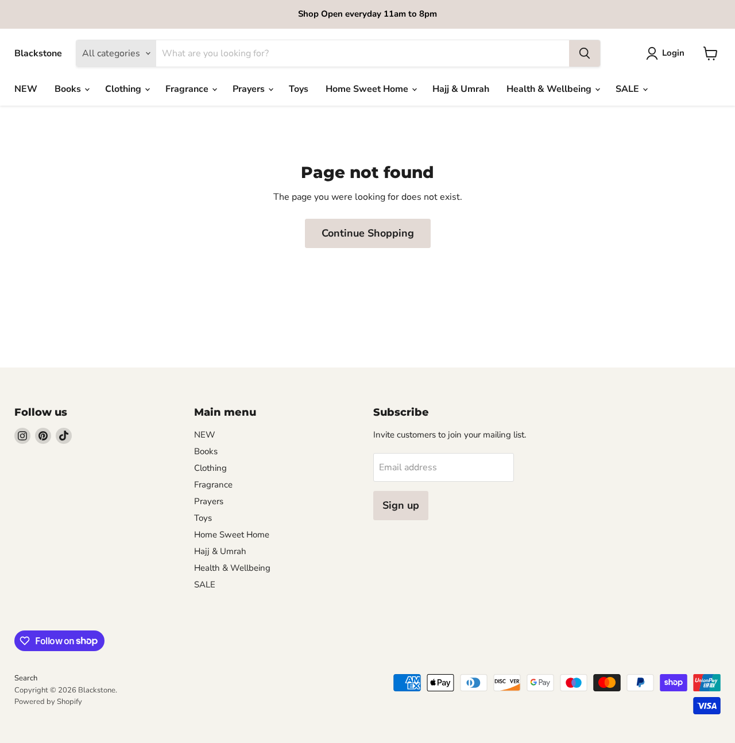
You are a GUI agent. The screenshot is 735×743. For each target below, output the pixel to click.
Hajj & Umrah (460, 89)
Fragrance (188, 89)
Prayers (250, 89)
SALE (628, 89)
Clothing (124, 89)
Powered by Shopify (48, 701)
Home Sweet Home (368, 89)
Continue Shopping (368, 233)
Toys (298, 89)
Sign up (400, 505)
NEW (25, 89)
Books (69, 89)
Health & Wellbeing (550, 89)
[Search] (584, 53)
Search (25, 678)
